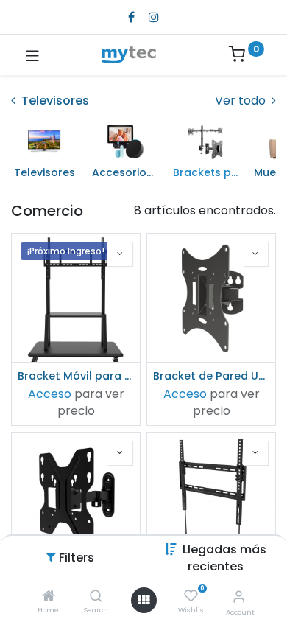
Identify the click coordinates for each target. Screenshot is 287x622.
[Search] (96, 596)
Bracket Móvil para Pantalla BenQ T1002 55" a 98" (76, 375)
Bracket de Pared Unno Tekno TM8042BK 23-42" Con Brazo (211, 375)
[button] (224, 557)
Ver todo (242, 101)
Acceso (49, 393)
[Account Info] (239, 597)
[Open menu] (143, 600)
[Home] (48, 596)
